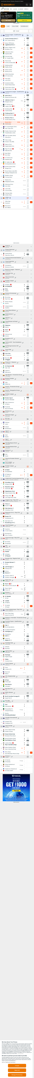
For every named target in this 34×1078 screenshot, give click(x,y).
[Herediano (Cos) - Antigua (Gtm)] (16, 483)
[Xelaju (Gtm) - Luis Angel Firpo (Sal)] (16, 496)
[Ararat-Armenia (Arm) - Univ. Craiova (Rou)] (16, 39)
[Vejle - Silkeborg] (16, 383)
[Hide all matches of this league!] (31, 35)
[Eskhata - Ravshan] (16, 647)
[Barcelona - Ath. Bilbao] (16, 206)
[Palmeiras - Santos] (16, 326)
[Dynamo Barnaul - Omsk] (16, 563)
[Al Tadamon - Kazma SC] (16, 475)
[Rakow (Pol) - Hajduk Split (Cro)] (16, 145)
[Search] (26, 4)
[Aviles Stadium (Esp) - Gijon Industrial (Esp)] (16, 748)
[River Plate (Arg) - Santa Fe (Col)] (16, 614)
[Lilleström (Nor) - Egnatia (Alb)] (16, 53)
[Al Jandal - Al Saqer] (16, 606)
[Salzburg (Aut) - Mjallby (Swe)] (16, 66)
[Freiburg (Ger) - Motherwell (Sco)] (16, 114)
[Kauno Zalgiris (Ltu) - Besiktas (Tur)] (16, 48)
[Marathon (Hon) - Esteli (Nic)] (16, 487)
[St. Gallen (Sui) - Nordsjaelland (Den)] (16, 163)
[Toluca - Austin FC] (16, 505)
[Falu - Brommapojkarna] (16, 626)
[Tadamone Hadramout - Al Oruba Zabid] (16, 769)
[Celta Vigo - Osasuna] (16, 202)
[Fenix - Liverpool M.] (16, 668)
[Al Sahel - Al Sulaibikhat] (16, 470)
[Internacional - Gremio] (16, 335)
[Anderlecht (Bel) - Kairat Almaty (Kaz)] (16, 84)
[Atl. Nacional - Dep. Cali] (16, 367)
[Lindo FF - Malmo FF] (16, 639)
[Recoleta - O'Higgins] (16, 359)
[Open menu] (30, 4)
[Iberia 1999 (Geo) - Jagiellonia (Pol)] (16, 44)
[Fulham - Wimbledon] (16, 427)
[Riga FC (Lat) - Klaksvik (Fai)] (16, 149)
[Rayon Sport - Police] (16, 589)
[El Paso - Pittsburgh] (16, 681)
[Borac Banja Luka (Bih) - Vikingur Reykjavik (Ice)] (16, 172)
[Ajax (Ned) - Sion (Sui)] (16, 154)
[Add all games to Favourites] (1, 35)
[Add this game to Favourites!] (1, 39)
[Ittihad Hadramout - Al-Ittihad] (16, 765)
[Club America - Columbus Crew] (16, 509)
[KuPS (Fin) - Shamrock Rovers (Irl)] (16, 96)
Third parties (20, 1053)
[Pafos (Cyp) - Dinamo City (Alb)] (16, 141)
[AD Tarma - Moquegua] (16, 542)
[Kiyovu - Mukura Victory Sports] (16, 584)
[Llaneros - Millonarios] (16, 371)
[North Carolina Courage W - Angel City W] (16, 697)
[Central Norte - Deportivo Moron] (16, 254)
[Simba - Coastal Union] (16, 660)
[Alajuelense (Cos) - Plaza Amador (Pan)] (16, 492)
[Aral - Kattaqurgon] (16, 705)
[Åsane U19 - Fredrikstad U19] (16, 517)
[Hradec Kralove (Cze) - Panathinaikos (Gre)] (16, 132)
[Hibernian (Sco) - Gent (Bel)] (16, 185)
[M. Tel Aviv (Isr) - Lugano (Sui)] (16, 105)
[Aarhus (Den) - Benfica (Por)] (16, 70)
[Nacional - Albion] (16, 673)
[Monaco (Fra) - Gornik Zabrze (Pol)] (16, 118)
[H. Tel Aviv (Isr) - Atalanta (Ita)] (16, 158)
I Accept (17, 1065)
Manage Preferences (17, 1074)
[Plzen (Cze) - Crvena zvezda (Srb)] (16, 61)
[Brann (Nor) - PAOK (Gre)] (16, 123)
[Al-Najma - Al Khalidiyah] (16, 285)
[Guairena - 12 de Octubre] (16, 530)
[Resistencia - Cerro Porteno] (16, 534)
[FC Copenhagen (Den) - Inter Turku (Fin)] (16, 127)
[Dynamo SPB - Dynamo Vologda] (16, 576)
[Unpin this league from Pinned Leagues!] (22, 35)
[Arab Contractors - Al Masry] (16, 403)
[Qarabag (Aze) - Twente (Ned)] (16, 110)
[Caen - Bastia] (16, 436)
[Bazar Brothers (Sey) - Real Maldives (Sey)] (16, 739)
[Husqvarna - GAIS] (16, 635)
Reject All (17, 1070)
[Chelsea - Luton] (16, 423)
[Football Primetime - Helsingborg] (16, 630)
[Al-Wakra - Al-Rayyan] (16, 555)
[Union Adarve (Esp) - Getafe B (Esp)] (16, 730)
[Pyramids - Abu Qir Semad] (16, 407)
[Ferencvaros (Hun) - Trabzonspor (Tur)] (16, 88)
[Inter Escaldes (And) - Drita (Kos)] (16, 136)
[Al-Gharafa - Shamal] (16, 550)
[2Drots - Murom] (16, 572)
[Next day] (30, 31)
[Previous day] (2, 31)
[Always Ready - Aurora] (16, 302)
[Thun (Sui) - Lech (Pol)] (16, 79)
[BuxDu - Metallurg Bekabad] (16, 714)
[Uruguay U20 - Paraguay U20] (16, 722)
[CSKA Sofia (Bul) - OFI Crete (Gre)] (16, 75)
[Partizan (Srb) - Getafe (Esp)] (16, 194)
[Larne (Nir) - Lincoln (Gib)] (16, 189)
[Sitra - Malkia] (16, 290)
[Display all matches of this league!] (31, 246)
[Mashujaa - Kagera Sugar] (16, 656)
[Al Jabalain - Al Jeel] (16, 597)
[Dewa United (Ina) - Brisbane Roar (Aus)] (16, 735)
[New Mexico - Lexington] (16, 685)
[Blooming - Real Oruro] (16, 298)
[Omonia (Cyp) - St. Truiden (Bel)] (16, 57)
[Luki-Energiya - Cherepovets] (16, 567)
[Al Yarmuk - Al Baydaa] (16, 761)
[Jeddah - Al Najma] (16, 601)
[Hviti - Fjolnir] (16, 455)
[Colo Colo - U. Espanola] (16, 354)
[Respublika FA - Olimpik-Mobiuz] (16, 710)
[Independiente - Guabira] (16, 307)
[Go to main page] (9, 5)
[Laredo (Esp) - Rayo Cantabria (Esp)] (16, 744)
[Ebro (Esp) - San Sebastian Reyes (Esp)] (16, 752)
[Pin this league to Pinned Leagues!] (11, 246)
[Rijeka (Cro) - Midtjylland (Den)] (16, 181)
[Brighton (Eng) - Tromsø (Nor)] (16, 176)
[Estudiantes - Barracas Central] (16, 266)
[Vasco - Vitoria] (16, 330)
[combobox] (16, 31)
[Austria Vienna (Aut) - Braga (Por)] (16, 167)
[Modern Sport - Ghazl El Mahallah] (16, 399)
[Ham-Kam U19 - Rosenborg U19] (16, 522)
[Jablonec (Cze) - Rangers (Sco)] (16, 101)
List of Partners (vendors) (8, 1062)
